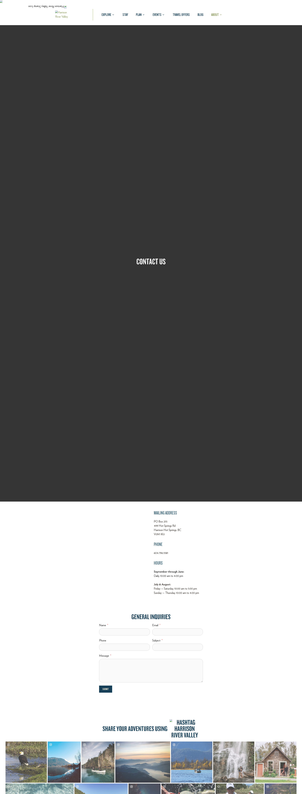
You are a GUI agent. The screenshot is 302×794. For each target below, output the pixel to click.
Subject (156, 640)
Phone (102, 640)
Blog (200, 15)
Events (157, 15)
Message (104, 655)
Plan (139, 15)
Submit (105, 689)
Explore (106, 15)
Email (155, 625)
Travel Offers (181, 15)
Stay (125, 15)
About (215, 15)
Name (102, 625)
